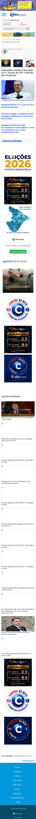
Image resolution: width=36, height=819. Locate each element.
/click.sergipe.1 (19, 813)
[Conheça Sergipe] (18, 219)
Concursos (17, 785)
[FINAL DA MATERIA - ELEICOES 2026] (18, 161)
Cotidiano (17, 771)
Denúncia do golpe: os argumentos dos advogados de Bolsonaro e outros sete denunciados (17, 116)
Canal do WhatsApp (7, 24)
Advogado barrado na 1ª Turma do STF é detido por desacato (17, 106)
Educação (17, 793)
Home (17, 767)
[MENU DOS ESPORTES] (6, 63)
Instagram (23, 24)
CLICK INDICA (5, 39)
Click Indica (17, 780)
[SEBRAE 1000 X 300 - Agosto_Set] (18, 5)
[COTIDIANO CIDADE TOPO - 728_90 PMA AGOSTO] (18, 34)
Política (17, 776)
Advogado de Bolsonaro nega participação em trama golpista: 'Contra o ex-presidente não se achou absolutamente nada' (18, 128)
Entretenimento (17, 798)
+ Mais (18, 802)
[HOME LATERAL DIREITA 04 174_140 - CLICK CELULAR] (30, 63)
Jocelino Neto (18, 817)
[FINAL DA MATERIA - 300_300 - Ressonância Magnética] (18, 190)
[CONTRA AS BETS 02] (18, 310)
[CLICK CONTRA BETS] (18, 63)
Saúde (17, 789)
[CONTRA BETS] (18, 730)
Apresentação (28, 761)
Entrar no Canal (18, 252)
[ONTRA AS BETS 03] (18, 368)
